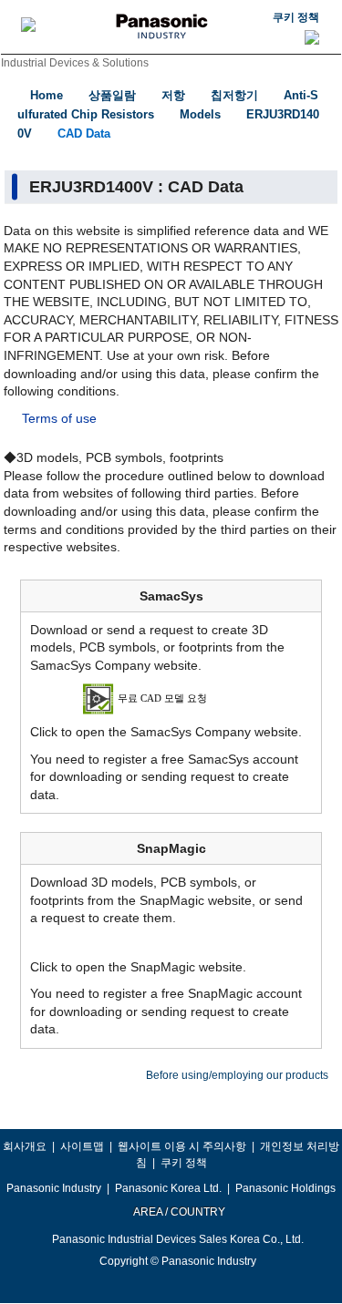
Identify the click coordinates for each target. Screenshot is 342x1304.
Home (46, 95)
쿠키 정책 (296, 17)
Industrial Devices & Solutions (75, 62)
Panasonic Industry (53, 1188)
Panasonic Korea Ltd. (168, 1188)
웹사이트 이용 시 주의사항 (182, 1146)
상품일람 (112, 95)
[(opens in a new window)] (171, 698)
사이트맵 (82, 1146)
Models (200, 114)
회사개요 (25, 1146)
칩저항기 (234, 95)
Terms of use (59, 418)
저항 (173, 95)
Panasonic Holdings (285, 1188)
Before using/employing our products (237, 1075)
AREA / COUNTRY (178, 1212)
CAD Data (83, 133)
